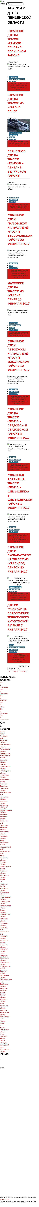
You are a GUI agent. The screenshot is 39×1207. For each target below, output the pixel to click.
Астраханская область (2, 750)
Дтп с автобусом (14, 391)
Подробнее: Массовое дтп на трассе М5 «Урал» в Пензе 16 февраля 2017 (18, 334)
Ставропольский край (2, 981)
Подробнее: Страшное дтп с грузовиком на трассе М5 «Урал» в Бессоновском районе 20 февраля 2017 (18, 274)
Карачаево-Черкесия (2, 826)
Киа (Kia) (12, 137)
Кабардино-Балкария (2, 806)
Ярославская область (2, 1050)
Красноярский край (2, 852)
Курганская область (2, 859)
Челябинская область (2, 1031)
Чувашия (2, 1036)
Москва (2, 886)
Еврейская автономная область (2, 788)
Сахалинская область (2, 963)
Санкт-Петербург (2, 954)
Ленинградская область (2, 867)
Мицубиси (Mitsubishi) (16, 133)
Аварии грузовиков (15, 325)
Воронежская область (2, 780)
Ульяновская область (2, 1013)
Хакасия (2, 1021)
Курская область (2, 863)
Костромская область (2, 843)
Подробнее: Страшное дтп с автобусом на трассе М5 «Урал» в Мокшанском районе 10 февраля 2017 (19, 400)
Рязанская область (2, 946)
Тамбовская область (2, 985)
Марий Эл (2, 880)
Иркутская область (2, 802)
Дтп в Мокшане (2, 698)
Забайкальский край (2, 793)
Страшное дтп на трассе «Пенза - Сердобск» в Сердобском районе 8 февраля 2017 (18, 423)
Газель (12, 645)
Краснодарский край (2, 848)
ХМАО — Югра (2, 1025)
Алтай (2, 734)
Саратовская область (2, 959)
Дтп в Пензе (2, 704)
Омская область (2, 911)
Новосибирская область (2, 907)
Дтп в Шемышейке (2, 717)
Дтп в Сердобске (2, 711)
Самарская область (2, 950)
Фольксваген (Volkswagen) (17, 79)
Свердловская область (2, 967)
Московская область (2, 889)
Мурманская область (2, 894)
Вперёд (15, 671)
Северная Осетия (2, 972)
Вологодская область (2, 776)
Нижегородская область (2, 898)
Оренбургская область (2, 915)
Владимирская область (2, 767)
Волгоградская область (2, 772)
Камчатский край (2, 822)
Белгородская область (2, 756)
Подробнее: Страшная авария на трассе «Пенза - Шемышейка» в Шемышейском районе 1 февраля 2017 (18, 538)
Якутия (2, 1038)
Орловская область (2, 920)
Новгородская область (2, 902)
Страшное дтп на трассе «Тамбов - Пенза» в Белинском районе (16, 43)
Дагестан (2, 784)
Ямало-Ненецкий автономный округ (2, 1043)
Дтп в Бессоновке (2, 691)
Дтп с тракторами (14, 589)
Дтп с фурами (13, 77)
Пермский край (2, 928)
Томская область (2, 996)
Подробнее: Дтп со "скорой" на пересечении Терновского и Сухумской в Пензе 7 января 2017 (18, 658)
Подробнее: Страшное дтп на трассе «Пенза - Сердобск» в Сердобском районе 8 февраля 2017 (19, 467)
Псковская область (2, 937)
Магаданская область (2, 876)
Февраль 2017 (14, 268)
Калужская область (2, 817)
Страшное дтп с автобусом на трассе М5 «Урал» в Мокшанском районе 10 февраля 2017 (18, 355)
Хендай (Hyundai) (14, 529)
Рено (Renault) (13, 135)
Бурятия (2, 764)
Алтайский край (2, 737)
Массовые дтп (14, 323)
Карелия (2, 829)
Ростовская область (2, 941)
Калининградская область (2, 811)
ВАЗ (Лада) (13, 457)
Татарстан (2, 988)
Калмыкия (2, 814)
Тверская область (2, 991)
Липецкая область (2, 872)
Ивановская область (2, 798)
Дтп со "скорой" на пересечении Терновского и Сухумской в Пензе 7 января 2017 (18, 617)
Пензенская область (2, 924)
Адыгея (2, 732)
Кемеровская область (2, 833)
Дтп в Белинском (2, 685)
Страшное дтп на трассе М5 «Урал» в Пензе (15, 103)
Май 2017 (12, 139)
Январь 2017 (13, 591)
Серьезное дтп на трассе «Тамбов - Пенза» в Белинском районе (16, 163)
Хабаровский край (2, 1018)
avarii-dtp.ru (4, 1199)
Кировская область (2, 837)
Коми (2, 840)
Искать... (3, 4)
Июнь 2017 (13, 81)
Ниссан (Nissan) (14, 197)
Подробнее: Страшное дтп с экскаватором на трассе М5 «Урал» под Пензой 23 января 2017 (19, 597)
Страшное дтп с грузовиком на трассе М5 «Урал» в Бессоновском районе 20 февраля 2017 (19, 229)
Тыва (2, 1003)
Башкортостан (2, 753)
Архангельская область (2, 746)
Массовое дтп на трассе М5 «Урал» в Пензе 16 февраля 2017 (18, 293)
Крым (2, 856)
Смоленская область (2, 976)
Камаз (11, 265)
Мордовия (2, 884)
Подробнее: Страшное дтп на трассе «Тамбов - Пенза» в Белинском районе (19, 86)
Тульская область (2, 1000)
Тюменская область (2, 1007)
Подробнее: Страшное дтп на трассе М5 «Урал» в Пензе (18, 144)
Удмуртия (2, 1010)
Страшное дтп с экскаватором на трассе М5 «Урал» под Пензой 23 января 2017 (19, 559)
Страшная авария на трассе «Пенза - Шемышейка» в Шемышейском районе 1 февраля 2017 (19, 491)
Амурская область (2, 741)
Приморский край (2, 933)
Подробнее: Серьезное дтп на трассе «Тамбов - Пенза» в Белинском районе (19, 207)
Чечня (2, 1034)
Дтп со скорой (13, 649)
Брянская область (2, 761)
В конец (23, 671)
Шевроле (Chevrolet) (15, 587)
